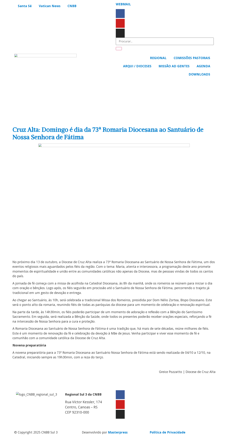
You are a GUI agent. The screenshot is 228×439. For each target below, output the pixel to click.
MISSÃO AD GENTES (174, 66)
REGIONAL (158, 58)
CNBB (72, 6)
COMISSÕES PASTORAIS (192, 58)
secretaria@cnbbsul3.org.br (86, 419)
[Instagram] (120, 33)
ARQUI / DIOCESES (137, 66)
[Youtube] (120, 23)
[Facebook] (120, 13)
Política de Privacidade (167, 432)
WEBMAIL (123, 4)
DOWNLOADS (199, 74)
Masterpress (118, 432)
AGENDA (203, 66)
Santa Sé (25, 6)
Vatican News (49, 6)
